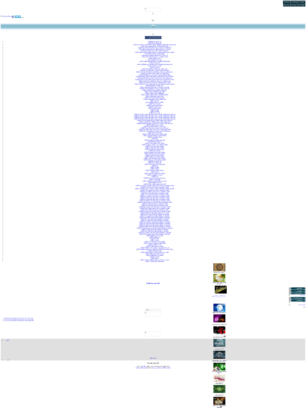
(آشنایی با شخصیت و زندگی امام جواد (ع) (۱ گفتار (155, 203)
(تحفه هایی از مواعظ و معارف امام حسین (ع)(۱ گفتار (155, 220)
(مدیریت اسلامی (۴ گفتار (154, 244)
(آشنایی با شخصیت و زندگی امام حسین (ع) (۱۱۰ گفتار (154, 194)
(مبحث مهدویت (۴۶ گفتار (154, 106)
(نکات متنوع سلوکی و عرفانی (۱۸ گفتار (154, 140)
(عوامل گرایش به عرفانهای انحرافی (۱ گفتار (154, 135)
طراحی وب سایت (156, 367)
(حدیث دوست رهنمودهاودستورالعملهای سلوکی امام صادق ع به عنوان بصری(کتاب (154, 44)
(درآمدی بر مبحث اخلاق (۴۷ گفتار (154, 124)
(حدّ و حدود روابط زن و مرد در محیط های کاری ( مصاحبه (155, 88)
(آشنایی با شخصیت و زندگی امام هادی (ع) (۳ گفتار (154, 205)
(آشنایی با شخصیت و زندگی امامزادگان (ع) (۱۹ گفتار (154, 209)
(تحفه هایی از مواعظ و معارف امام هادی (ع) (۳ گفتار (154, 231)
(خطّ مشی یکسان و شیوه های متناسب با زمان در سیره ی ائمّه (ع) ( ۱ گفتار (154, 188)
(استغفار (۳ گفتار (154, 168)
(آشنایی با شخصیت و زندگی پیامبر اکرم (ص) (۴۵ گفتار (154, 187)
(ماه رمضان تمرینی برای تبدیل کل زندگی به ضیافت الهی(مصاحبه (155, 77)
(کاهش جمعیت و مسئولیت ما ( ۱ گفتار (154, 241)
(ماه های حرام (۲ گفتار (155, 150)
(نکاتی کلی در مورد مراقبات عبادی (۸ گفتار (154, 184)
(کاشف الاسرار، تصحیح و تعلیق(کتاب (154, 53)
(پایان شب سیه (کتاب (154, 62)
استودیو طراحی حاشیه (141, 367)
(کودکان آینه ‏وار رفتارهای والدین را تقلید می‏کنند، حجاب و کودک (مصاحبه (154, 76)
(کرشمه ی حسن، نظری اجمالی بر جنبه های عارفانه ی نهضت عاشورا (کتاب (154, 52)
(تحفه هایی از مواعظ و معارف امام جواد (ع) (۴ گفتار (154, 229)
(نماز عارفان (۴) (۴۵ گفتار (154, 41)
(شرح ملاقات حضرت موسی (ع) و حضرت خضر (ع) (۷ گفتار (154, 131)
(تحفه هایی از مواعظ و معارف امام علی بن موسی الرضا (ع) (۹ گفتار (155, 228)
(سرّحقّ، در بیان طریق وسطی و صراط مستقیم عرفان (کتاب (155, 49)
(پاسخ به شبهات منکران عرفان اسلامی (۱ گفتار (154, 134)
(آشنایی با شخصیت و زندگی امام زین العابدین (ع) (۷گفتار (154, 196)
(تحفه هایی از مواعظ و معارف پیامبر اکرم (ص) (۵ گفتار (154, 214)
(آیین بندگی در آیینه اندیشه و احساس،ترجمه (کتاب (155, 55)
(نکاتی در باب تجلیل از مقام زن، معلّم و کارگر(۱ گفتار (155, 252)
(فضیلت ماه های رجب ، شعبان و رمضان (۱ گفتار (155, 144)
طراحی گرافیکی (166, 367)
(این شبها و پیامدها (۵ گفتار (155, 141)
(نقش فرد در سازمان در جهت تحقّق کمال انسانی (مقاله (154, 87)
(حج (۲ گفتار (154, 176)
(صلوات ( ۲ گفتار (154, 167)
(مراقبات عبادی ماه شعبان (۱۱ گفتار (154, 147)
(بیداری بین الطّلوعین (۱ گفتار (154, 174)
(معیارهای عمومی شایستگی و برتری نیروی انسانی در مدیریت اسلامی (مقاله (155, 84)
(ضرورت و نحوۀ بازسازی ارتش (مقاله (155, 97)
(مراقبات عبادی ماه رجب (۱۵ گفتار (154, 146)
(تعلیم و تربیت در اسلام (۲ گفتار (154, 235)
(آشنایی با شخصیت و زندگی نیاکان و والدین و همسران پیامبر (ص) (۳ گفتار (154, 185)
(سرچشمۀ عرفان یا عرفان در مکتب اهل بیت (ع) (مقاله (154, 70)
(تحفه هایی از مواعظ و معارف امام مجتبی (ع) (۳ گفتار (154, 218)
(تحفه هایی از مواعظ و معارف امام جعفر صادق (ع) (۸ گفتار (154, 224)
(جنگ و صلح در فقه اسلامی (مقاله (155, 96)
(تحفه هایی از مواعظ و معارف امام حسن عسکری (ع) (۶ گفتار (154, 232)
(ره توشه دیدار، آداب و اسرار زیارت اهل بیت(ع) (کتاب (155, 50)
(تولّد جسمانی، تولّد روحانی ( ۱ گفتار (154, 261)
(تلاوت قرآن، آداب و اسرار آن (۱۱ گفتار (154, 164)
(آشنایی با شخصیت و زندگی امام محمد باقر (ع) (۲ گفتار (154, 197)
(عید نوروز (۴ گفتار (155, 256)
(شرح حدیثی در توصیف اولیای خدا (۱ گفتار (155, 126)
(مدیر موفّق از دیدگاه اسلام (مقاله (155, 85)
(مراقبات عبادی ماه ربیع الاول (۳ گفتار (155, 156)
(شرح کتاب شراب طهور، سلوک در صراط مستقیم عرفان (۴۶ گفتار (154, 120)
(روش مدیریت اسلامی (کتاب (154, 59)
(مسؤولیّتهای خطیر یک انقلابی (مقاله (154, 93)
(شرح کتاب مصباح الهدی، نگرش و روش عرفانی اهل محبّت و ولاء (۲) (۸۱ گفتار (154, 115)
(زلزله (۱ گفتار (154, 258)
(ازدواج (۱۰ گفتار (154, 240)
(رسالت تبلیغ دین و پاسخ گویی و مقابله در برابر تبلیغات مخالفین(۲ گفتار (154, 249)
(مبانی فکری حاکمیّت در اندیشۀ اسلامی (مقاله (154, 90)
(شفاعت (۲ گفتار (154, 111)
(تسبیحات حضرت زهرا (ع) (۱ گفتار (155, 170)
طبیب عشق (153, 358)
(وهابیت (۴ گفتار (154, 109)
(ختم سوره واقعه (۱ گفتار (154, 182)
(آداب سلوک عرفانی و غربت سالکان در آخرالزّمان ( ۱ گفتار (154, 121)
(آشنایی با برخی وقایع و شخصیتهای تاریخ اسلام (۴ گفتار (154, 212)
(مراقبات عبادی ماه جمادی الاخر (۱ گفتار (154, 158)
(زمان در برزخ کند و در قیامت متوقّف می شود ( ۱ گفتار (154, 259)
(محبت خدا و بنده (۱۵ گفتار (155, 132)
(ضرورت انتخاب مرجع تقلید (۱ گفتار (154, 253)
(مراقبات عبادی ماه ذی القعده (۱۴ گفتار (154, 152)
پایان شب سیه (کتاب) (153, 283)
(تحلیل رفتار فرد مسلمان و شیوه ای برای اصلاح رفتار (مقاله (154, 82)
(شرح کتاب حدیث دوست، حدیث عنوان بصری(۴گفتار (154, 128)
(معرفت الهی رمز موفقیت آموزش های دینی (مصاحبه (155, 73)
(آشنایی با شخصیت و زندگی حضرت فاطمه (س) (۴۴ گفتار (154, 191)
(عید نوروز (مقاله (154, 100)
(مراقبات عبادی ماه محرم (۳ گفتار (155, 155)
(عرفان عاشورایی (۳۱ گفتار (154, 137)
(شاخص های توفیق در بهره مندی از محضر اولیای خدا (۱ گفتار (155, 129)
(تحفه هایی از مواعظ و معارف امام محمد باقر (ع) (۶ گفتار (154, 223)
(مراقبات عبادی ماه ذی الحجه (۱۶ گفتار (154, 153)
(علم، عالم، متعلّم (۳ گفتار (155, 250)
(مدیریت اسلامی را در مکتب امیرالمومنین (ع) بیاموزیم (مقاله (155, 81)
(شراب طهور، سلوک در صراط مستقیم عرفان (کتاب (154, 46)
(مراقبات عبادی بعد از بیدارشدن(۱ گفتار (154, 173)
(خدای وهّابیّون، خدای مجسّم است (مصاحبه (154, 99)
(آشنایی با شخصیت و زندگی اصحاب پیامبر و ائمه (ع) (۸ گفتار (154, 211)
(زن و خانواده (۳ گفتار (154, 237)
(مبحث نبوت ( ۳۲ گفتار (155, 103)
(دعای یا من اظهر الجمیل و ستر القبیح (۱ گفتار (154, 181)
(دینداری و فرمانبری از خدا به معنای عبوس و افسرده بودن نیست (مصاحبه (154, 79)
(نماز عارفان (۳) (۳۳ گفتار (154, 43)
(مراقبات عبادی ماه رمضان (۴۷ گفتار (154, 149)
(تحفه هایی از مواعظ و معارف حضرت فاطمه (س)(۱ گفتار (154, 217)
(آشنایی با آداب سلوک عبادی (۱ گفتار (154, 143)
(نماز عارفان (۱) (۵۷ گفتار (154, 161)
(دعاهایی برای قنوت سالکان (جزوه (155, 102)
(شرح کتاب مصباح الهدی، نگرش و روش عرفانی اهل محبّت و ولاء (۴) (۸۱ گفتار (154, 118)
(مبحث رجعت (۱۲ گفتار (154, 108)
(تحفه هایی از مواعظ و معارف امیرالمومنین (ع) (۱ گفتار (154, 215)
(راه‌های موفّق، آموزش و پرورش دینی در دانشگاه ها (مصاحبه (155, 74)
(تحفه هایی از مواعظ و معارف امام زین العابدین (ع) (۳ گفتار (154, 221)
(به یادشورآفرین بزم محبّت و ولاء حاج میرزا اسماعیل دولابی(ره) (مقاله (154, 71)
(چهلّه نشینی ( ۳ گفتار (154, 179)
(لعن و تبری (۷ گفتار (154, 112)
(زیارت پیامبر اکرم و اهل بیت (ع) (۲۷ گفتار (155, 178)
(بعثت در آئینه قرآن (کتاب (154, 65)
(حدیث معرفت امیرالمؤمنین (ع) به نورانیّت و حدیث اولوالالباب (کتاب (154, 64)
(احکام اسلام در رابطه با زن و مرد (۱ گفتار (155, 243)
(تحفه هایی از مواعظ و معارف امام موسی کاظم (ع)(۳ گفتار (154, 226)
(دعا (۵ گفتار (154, 138)
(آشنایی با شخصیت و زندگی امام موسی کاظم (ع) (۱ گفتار (154, 200)
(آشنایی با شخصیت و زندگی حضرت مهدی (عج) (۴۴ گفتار (154, 208)
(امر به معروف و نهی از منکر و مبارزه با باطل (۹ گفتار (154, 247)
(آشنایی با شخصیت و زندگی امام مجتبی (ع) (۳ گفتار (154, 193)
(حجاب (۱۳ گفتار (154, 238)
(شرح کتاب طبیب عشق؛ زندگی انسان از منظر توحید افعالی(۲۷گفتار (155, 123)
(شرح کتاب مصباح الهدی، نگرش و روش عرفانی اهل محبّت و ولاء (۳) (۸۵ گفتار (154, 117)
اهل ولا (143, 366)
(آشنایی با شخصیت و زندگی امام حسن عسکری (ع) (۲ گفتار (154, 206)
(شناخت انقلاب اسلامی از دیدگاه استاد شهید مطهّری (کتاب (154, 61)
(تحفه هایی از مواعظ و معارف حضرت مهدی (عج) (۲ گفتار (154, 234)
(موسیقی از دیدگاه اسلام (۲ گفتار (154, 255)
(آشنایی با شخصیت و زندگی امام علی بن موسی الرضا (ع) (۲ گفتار (154, 202)
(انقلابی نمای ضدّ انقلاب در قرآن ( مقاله (154, 91)
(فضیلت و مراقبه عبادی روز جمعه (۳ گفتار (154, 159)
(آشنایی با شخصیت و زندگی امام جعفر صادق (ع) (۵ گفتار (154, 199)
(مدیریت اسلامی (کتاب (155, 58)
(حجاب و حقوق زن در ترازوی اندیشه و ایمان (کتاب (154, 56)
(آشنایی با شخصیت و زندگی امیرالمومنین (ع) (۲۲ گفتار (154, 190)
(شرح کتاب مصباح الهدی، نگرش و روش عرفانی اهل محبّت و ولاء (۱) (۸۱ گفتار (154, 114)
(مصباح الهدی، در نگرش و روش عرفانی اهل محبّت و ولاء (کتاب (154, 47)
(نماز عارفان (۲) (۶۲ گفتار (154, 162)
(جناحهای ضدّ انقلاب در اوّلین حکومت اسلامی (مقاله (154, 94)
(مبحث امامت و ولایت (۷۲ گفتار (154, 105)
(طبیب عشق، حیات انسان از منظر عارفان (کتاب (154, 68)
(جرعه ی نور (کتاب (155, 67)
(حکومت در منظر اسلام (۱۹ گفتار (154, 246)
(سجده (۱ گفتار (155, 171)
